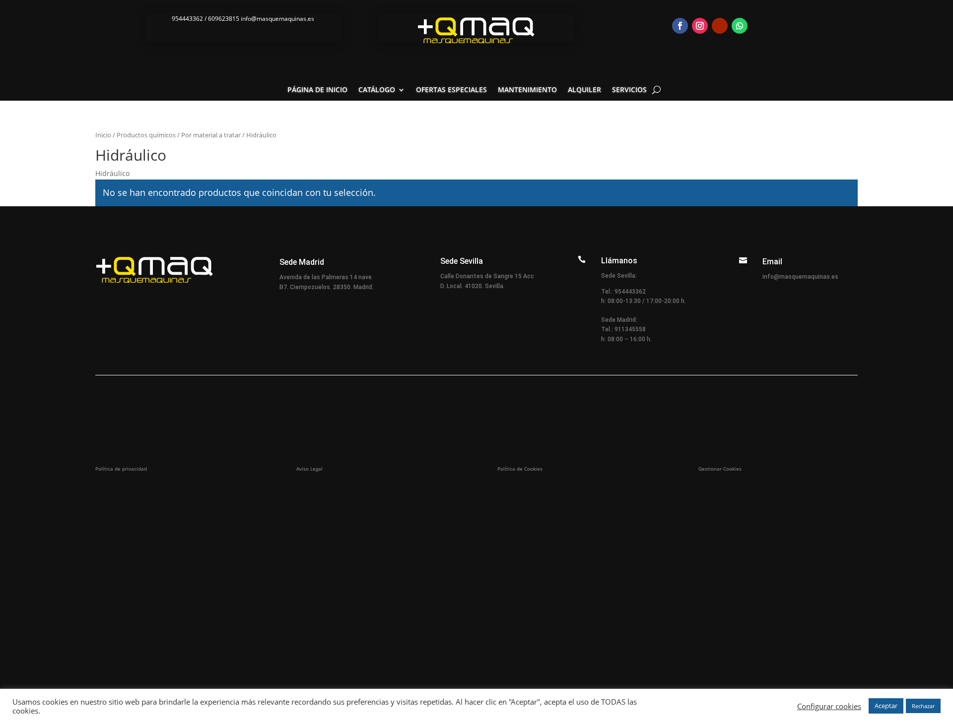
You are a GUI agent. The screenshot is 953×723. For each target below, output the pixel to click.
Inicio (103, 134)
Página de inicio (317, 90)
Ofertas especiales (451, 90)
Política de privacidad (121, 468)
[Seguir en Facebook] (680, 26)
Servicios (629, 90)
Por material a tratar (211, 134)
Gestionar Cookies (720, 468)
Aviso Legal (309, 468)
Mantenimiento (527, 90)
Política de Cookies (520, 468)
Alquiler (584, 90)
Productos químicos (146, 134)
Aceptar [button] (886, 705)
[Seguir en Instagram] (700, 26)
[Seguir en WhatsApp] (740, 26)
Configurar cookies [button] (829, 706)
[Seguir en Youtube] (720, 26)
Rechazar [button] (923, 706)
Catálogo (376, 90)
